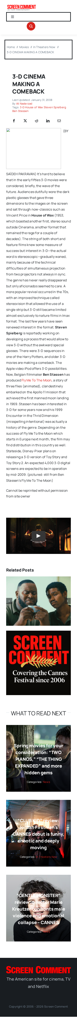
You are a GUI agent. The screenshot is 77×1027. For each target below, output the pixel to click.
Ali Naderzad (24, 103)
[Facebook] (14, 121)
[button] (9, 601)
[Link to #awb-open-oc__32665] (31, 26)
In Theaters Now (46, 857)
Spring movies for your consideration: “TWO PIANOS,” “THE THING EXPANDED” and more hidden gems (38, 759)
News (46, 782)
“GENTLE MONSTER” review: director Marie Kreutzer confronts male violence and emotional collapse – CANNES (38, 909)
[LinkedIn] (48, 121)
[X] (25, 121)
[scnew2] (21, 5)
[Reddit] (36, 121)
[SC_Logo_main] (38, 967)
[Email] (59, 121)
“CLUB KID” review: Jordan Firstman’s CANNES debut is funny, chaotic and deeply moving (38, 834)
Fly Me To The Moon (37, 380)
